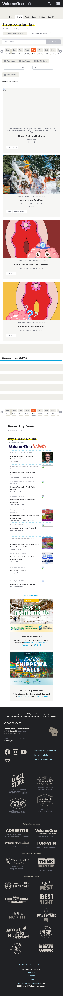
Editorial (31, 972)
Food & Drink (12, 147)
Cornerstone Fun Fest (31, 200)
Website (31, 976)
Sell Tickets (40, 33)
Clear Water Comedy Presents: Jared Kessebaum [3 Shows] (22, 457)
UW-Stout (37, 645)
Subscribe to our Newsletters (45, 750)
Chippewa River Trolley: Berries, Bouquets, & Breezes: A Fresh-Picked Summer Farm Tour (24, 545)
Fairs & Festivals (19, 211)
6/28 (33, 51)
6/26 (21, 51)
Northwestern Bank (41, 696)
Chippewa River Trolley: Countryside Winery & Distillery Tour (24, 516)
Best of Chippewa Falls (32, 690)
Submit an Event (15, 33)
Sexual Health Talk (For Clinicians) (31, 264)
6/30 (46, 51)
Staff (21, 965)
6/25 (14, 51)
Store (31, 979)
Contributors (31, 965)
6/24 (8, 51)
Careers (41, 965)
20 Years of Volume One (43, 759)
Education (11, 273)
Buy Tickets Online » (31, 595)
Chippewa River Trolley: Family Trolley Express (22, 488)
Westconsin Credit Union (33, 642)
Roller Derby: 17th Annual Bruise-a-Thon (23, 584)
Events (19, 17)
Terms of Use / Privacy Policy (28, 983)
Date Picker (11, 75)
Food (27, 17)
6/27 (27, 51)
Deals (34, 17)
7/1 (53, 51)
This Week (10, 61)
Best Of (51, 17)
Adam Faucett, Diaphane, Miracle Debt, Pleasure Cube (22, 500)
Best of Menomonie (31, 636)
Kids (9, 211)
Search (53, 42)
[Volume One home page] (14, 4)
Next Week (25, 61)
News (11, 17)
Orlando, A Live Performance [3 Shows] (23, 528)
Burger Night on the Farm (31, 136)
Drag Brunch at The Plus (18, 570)
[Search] (49, 3)
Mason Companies (23, 696)
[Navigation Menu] (58, 3)
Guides (42, 17)
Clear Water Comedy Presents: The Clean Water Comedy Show (23, 558)
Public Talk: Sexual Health (31, 326)
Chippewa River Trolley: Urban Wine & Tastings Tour (22, 473)
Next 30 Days (41, 61)
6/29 (40, 51)
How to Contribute (41, 755)
